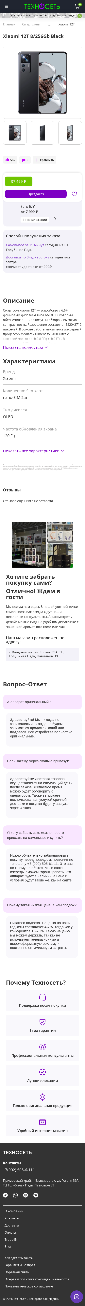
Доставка (12, 1225)
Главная (9, 24)
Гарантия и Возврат (20, 1265)
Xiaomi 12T (67, 24)
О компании (14, 1211)
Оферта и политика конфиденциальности (37, 1279)
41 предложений (35, 220)
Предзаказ (36, 194)
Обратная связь (17, 1272)
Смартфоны (31, 24)
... (49, 24)
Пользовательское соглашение (29, 1286)
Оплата (10, 1232)
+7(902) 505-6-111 (19, 1169)
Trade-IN (11, 1239)
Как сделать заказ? (19, 1258)
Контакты (12, 1218)
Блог (8, 1246)
